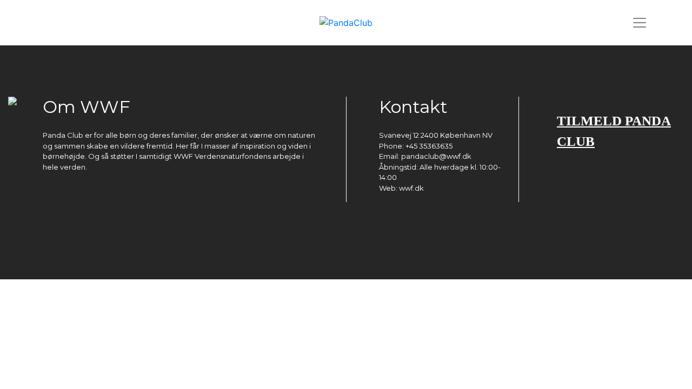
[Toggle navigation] (639, 22)
